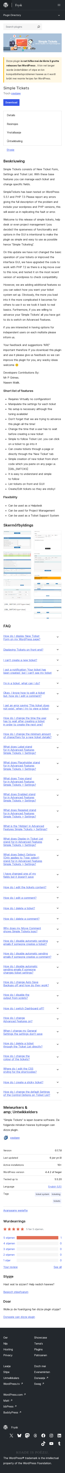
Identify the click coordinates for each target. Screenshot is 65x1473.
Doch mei (40, 1366)
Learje (7, 1366)
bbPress (10, 1406)
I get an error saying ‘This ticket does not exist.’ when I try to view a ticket (26, 707)
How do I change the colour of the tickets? (16, 1057)
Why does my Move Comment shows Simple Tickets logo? (22, 930)
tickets (57, 1201)
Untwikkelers (11, 1378)
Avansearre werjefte (15, 1210)
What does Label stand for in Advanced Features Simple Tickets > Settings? (19, 750)
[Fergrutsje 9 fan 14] (57, 557)
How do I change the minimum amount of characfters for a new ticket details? (27, 736)
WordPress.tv (13, 1383)
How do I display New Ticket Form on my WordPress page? (21, 637)
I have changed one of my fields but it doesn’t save (19, 875)
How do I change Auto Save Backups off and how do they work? (26, 984)
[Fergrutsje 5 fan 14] (26, 583)
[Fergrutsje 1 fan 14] (26, 535)
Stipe (6, 1372)
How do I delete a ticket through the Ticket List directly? (22, 1045)
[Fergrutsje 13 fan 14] (57, 610)
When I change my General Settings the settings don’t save (22, 1032)
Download (11, 102)
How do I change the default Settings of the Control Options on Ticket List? (26, 1093)
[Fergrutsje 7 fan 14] (26, 606)
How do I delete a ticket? (19, 908)
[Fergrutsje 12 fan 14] (57, 603)
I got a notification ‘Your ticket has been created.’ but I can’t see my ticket (27, 671)
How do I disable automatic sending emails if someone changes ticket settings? (20, 969)
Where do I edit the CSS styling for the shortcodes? (20, 1070)
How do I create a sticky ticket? (23, 1082)
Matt (8, 1400)
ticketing (56, 1194)
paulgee (16, 93)
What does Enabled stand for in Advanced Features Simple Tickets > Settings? (19, 797)
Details (11, 115)
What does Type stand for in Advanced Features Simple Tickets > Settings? (19, 781)
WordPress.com (14, 1394)
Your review (10, 1267)
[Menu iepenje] (59, 5)
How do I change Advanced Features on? (17, 1019)
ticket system (42, 1194)
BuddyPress (12, 1412)
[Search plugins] (38, 26)
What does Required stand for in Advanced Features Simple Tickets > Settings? (19, 813)
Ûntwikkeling (14, 141)
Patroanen (40, 1355)
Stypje (10, 149)
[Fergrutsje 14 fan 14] (57, 616)
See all (58, 1267)
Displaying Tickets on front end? (23, 649)
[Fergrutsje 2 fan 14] (26, 541)
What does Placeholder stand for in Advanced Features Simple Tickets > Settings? (21, 765)
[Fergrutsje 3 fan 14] (26, 556)
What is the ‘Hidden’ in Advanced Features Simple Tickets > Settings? (25, 828)
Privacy (7, 1355)
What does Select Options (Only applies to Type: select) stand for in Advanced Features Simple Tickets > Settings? (22, 859)
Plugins (38, 1349)
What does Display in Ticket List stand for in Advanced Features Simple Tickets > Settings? (23, 842)
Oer (5, 1337)
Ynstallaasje (14, 132)
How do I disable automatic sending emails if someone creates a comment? (27, 955)
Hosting (8, 1349)
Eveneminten (42, 1372)
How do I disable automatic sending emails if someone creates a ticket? (25, 942)
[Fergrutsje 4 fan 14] (26, 563)
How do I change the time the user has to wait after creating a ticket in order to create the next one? (24, 721)
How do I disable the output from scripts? (16, 996)
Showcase (40, 1337)
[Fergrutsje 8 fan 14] (57, 535)
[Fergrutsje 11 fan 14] (57, 587)
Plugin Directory (12, 15)
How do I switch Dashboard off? (23, 1008)
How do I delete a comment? (21, 918)
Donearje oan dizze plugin (19, 1317)
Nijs (5, 1343)
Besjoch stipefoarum (15, 1292)
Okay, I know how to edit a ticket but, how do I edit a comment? (24, 694)
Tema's (38, 1343)
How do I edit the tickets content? (24, 887)
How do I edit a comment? (19, 897)
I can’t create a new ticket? (20, 660)
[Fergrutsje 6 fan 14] (26, 593)
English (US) (55, 1186)
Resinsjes (12, 124)
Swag (39, 1383)
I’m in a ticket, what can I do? (21, 683)
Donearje (41, 1378)
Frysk (14, 1427)
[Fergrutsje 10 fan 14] (57, 579)
